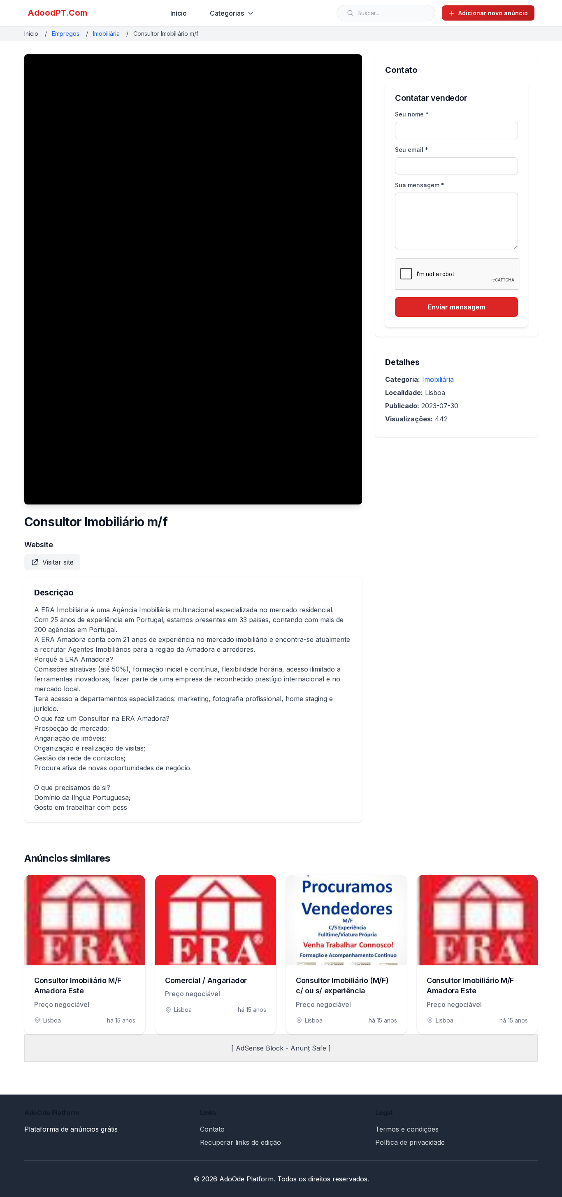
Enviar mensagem (456, 307)
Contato (212, 1129)
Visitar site (58, 562)
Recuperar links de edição (240, 1142)
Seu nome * (412, 114)
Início (178, 13)
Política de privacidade (410, 1142)
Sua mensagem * (419, 184)
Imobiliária (106, 33)
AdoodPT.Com (57, 13)
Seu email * (411, 149)
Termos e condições (407, 1129)
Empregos (65, 33)
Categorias (227, 13)
